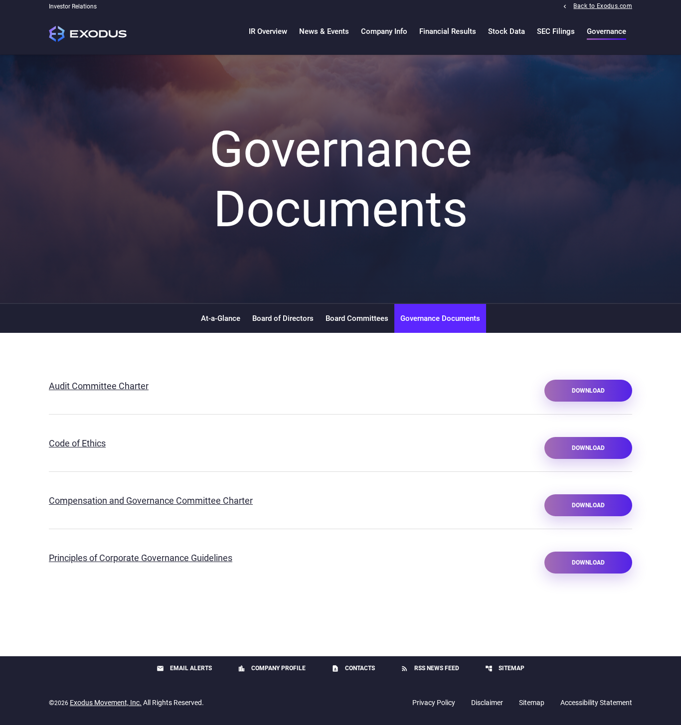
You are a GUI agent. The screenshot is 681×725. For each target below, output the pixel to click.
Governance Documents (440, 318)
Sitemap (504, 668)
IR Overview (268, 31)
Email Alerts (184, 668)
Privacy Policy (433, 702)
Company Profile (272, 668)
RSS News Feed (430, 668)
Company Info (384, 31)
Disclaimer (487, 702)
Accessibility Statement (596, 702)
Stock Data (506, 31)
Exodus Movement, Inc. (106, 703)
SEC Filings (556, 31)
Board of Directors (283, 318)
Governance (606, 31)
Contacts (353, 668)
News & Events (324, 31)
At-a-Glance (220, 318)
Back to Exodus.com (602, 5)
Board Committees (357, 318)
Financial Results (447, 31)
